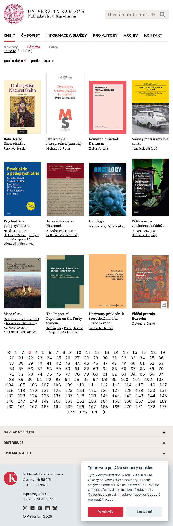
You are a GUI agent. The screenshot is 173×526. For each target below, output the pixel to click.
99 (114, 379)
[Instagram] (25, 509)
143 (139, 396)
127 (116, 390)
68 (142, 368)
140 (104, 396)
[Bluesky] (54, 509)
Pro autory (105, 35)
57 (39, 368)
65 (114, 368)
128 (128, 390)
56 (30, 368)
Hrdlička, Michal (15, 235)
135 (45, 396)
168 (104, 406)
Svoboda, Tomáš (101, 328)
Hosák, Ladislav (15, 231)
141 (116, 396)
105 (21, 385)
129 (139, 390)
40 (39, 363)
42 (58, 363)
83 (123, 374)
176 (95, 412)
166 (80, 406)
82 (114, 374)
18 (153, 352)
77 (67, 374)
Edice (53, 47)
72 (21, 374)
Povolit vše (105, 511)
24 (49, 358)
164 (57, 406)
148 (33, 401)
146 (10, 401)
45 (86, 363)
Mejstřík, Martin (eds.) (64, 332)
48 (114, 363)
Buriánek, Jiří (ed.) (144, 235)
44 (77, 363)
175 (83, 412)
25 (58, 358)
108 (57, 385)
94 (67, 379)
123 (69, 390)
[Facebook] (32, 509)
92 (48, 379)
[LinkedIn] (47, 509)
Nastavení (144, 511)
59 (58, 368)
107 (45, 385)
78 (77, 374)
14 (116, 352)
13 (106, 352)
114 (128, 385)
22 (30, 358)
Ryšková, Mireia (15, 148)
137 (69, 396)
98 (104, 379)
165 (69, 406)
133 (21, 396)
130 (151, 390)
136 (57, 396)
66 (123, 368)
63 (95, 368)
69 (151, 368)
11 (88, 352)
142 (128, 396)
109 (69, 385)
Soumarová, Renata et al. (107, 226)
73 (30, 374)
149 (45, 401)
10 (78, 352)
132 (10, 396)
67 (133, 368)
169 (116, 406)
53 (161, 363)
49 (123, 363)
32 (123, 358)
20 (11, 358)
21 (21, 358)
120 (33, 390)
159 (163, 401)
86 (151, 374)
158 (151, 401)
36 (161, 358)
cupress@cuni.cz (35, 493)
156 (128, 401)
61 (77, 368)
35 (151, 358)
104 (10, 385)
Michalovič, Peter (58, 148)
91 (39, 379)
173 (163, 406)
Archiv (131, 35)
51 (142, 363)
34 (142, 358)
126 (104, 390)
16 (134, 352)
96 (86, 379)
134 (33, 396)
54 (11, 368)
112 (104, 385)
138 (80, 396)
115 (139, 385)
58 (49, 368)
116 (151, 385)
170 (128, 406)
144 (151, 396)
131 (163, 390)
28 (86, 358)
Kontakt (153, 35)
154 (104, 401)
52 (151, 363)
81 (105, 374)
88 (11, 379)
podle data (13, 60)
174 (71, 412)
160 (10, 406)
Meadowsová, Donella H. (21, 319)
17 (143, 352)
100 (124, 379)
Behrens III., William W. (20, 332)
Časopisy (30, 35)
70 (161, 368)
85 (142, 374)
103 (160, 379)
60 (67, 368)
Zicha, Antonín (99, 148)
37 (11, 363)
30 (105, 358)
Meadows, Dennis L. (20, 323)
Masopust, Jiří (20, 239)
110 (80, 385)
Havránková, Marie (59, 231)
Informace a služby (66, 35)
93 (58, 379)
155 (116, 401)
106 (33, 385)
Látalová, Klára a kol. (19, 244)
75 (49, 374)
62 (86, 368)
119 (21, 390)
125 (92, 390)
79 (86, 374)
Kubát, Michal (73, 328)
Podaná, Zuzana (143, 231)
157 (139, 401)
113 (116, 385)
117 (163, 385)
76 (58, 374)
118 (10, 390)
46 (95, 363)
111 (92, 385)
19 (162, 352)
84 (133, 374)
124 (80, 390)
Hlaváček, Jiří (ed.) (144, 148)
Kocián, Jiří (53, 328)
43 (67, 363)
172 (151, 406)
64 (105, 368)
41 (49, 363)
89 (20, 379)
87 (161, 374)
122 (57, 390)
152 (80, 401)
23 (39, 358)
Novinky (11, 47)
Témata (33, 47)
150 (57, 401)
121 (45, 390)
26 (67, 358)
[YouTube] (40, 509)
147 (21, 401)
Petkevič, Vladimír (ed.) (62, 235)
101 (136, 379)
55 (21, 368)
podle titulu (40, 60)
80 (95, 374)
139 (92, 396)
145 (163, 396)
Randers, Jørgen (15, 327)
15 (125, 352)
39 (30, 363)
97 (95, 379)
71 (11, 374)
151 (69, 401)
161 (21, 406)
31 (114, 358)
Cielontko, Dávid (143, 324)
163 (45, 406)
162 (33, 406)
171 (139, 406)
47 (105, 363)
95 (76, 379)
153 (92, 401)
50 (133, 363)
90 (30, 379)
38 (21, 363)
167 (92, 406)
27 (77, 358)
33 (133, 358)
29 (95, 358)
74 (39, 374)
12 (97, 352)
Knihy (9, 35)
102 (148, 379)
